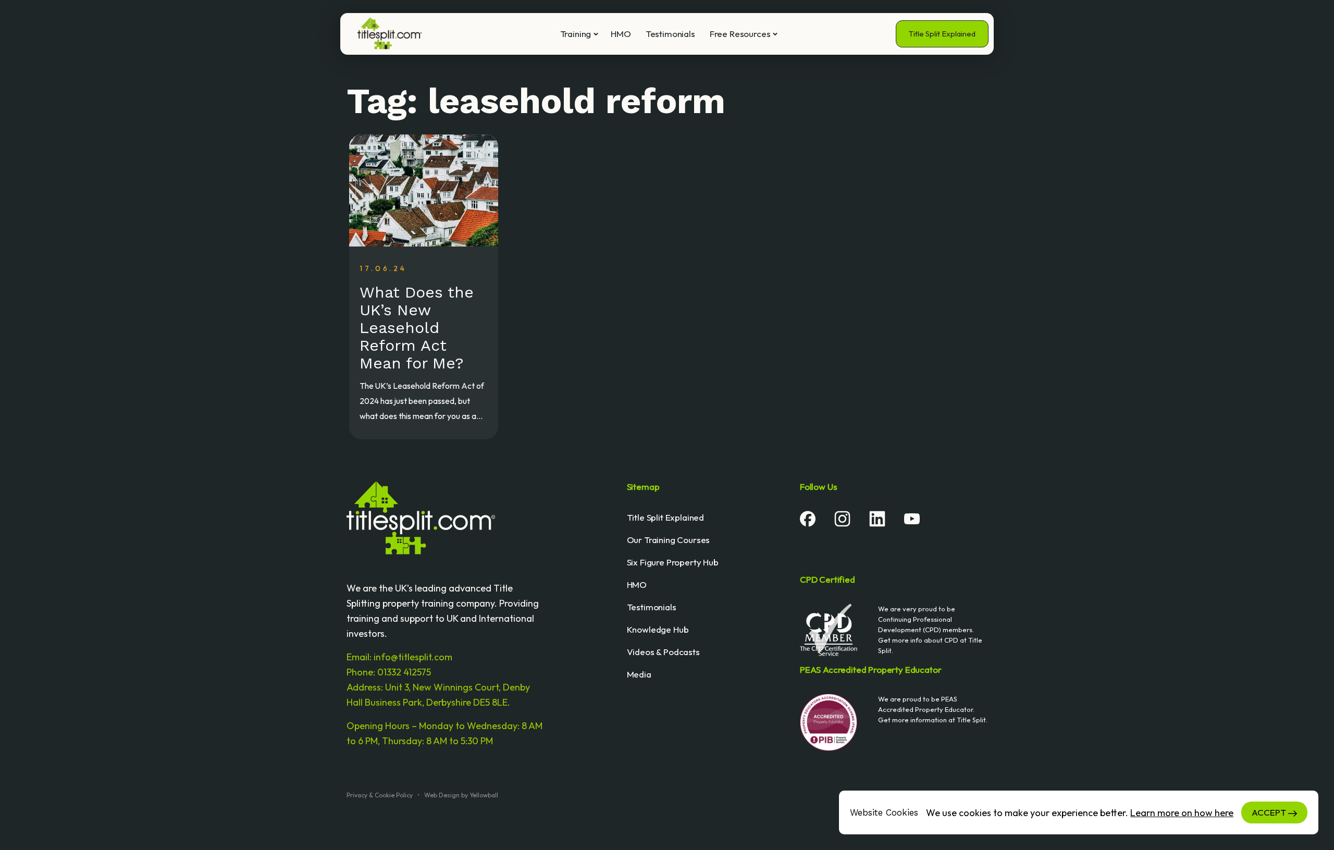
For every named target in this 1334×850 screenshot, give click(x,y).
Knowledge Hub (658, 629)
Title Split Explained (942, 34)
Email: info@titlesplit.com (399, 657)
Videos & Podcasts (663, 651)
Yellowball (484, 795)
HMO (621, 33)
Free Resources (740, 33)
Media (639, 674)
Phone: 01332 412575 (389, 672)
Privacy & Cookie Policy (380, 795)
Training (575, 33)
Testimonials (670, 33)
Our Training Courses (668, 539)
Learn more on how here (1181, 813)
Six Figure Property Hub (673, 562)
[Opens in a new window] (808, 518)
